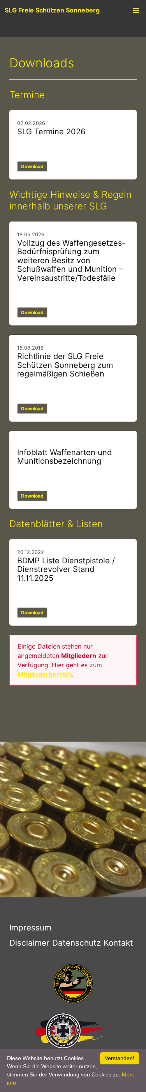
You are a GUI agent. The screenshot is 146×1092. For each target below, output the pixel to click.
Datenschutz (76, 943)
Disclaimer (29, 943)
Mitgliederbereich (45, 674)
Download (32, 166)
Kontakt (118, 943)
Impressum (30, 927)
